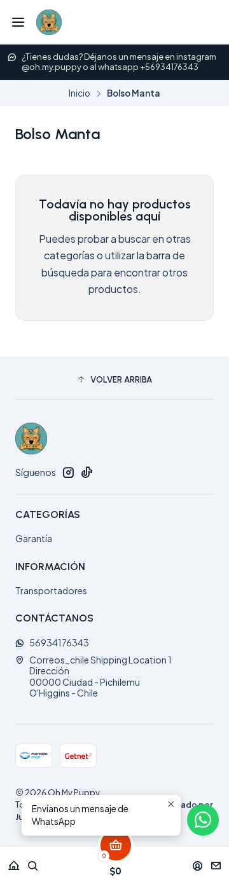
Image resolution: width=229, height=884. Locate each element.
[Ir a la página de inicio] (49, 22)
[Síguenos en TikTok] (86, 472)
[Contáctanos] (216, 861)
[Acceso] (197, 861)
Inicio (79, 93)
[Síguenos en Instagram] (68, 472)
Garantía (33, 538)
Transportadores (51, 590)
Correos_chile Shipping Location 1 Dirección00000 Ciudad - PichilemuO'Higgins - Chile (100, 676)
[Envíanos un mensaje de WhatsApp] (203, 820)
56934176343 (59, 642)
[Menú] (18, 22)
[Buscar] (33, 861)
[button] (114, 379)
